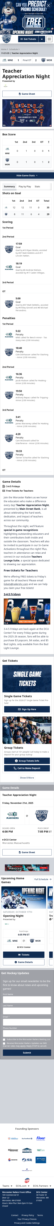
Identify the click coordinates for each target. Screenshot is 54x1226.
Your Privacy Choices (27, 1219)
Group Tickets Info (29, 760)
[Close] (48, 5)
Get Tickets (30, 39)
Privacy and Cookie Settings (27, 1223)
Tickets (25, 954)
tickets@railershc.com (16, 584)
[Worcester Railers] (6, 39)
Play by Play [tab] (25, 186)
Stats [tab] (37, 186)
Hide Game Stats (25, 175)
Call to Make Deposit (29, 768)
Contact (14, 1215)
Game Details (25, 962)
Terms (40, 1215)
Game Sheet (28, 93)
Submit (27, 1052)
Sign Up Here (29, 709)
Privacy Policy (28, 1215)
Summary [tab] (9, 186)
